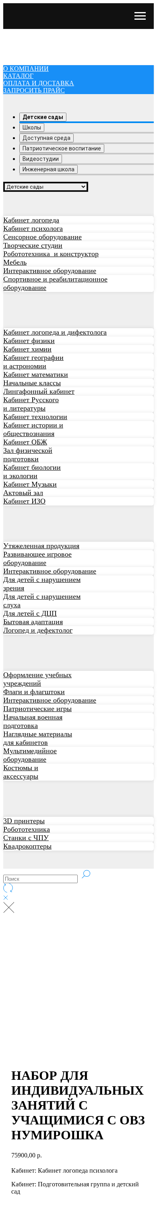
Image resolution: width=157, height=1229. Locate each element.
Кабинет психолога (33, 228)
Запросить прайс (34, 54)
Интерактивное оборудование (49, 271)
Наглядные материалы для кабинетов (37, 738)
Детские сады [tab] (43, 117)
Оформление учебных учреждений (37, 679)
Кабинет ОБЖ (25, 442)
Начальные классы (32, 383)
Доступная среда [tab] (46, 138)
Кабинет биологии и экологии (32, 471)
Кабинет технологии (35, 417)
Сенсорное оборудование (42, 237)
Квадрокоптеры (27, 846)
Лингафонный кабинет (38, 391)
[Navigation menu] (140, 16)
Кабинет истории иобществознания (33, 429)
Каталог (18, 39)
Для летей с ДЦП (30, 613)
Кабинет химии (27, 349)
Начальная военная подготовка (32, 721)
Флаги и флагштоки (34, 692)
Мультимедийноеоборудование (30, 755)
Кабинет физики (29, 341)
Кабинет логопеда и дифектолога (55, 332)
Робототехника (26, 829)
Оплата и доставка (38, 46)
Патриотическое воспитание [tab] (62, 148)
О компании (26, 32)
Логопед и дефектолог (37, 630)
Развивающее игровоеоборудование (37, 558)
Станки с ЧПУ (26, 838)
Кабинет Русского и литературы (31, 404)
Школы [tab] (32, 127)
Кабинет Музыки (30, 484)
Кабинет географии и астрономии (33, 361)
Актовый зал (23, 493)
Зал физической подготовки (27, 454)
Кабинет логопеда (31, 220)
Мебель (15, 262)
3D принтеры (24, 821)
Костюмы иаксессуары (20, 772)
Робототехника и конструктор (51, 254)
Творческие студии (32, 245)
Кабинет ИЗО (24, 501)
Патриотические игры (37, 709)
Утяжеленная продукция (41, 546)
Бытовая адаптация (33, 622)
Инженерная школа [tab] (48, 169)
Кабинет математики (35, 374)
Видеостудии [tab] (41, 159)
